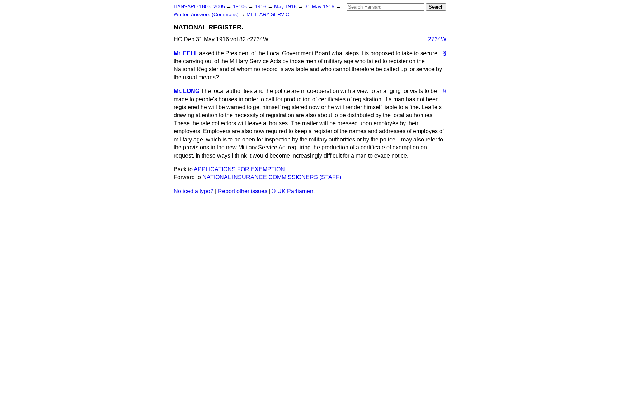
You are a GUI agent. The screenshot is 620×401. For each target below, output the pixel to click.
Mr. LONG (186, 91)
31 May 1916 (320, 6)
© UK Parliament (293, 191)
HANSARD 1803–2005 (199, 6)
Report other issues (242, 191)
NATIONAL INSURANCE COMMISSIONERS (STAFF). (272, 177)
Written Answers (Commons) (207, 14)
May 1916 (286, 6)
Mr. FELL (186, 53)
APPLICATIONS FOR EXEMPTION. (240, 169)
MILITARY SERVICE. (270, 14)
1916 (261, 6)
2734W (437, 39)
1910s (240, 6)
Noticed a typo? (193, 191)
